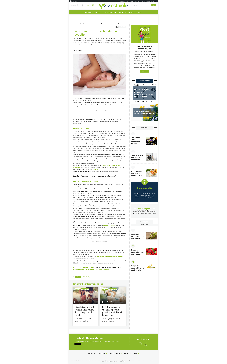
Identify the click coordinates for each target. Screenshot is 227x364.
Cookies (126, 357)
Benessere (86, 276)
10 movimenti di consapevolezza (107, 267)
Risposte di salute (134, 12)
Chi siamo (91, 353)
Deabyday (122, 1)
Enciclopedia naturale (92, 12)
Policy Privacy (116, 357)
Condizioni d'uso (103, 357)
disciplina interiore (109, 225)
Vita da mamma (130, 1)
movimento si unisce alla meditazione (110, 256)
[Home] (113, 6)
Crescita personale (147, 1)
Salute (78, 276)
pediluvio (96, 169)
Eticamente (138, 1)
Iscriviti (89, 5)
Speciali (121, 12)
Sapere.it (155, 1)
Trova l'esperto (109, 12)
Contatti (102, 353)
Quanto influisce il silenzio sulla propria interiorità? (94, 176)
